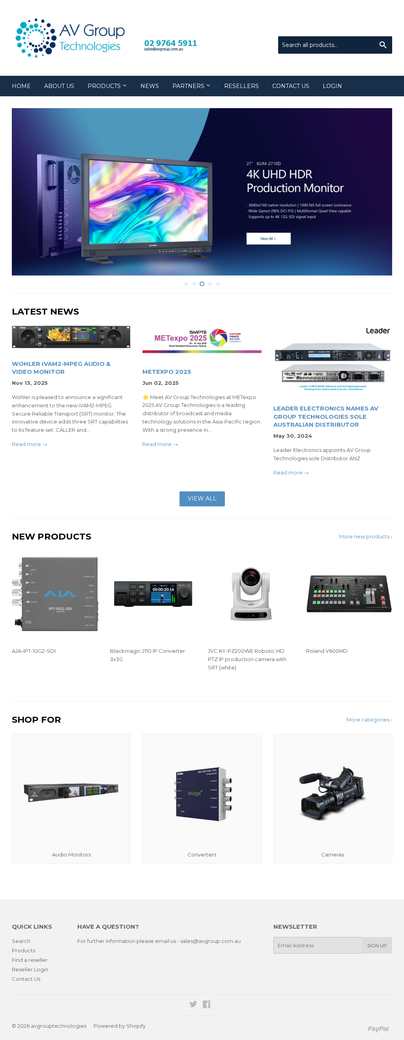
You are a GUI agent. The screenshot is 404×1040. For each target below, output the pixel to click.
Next (379, 205)
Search (21, 967)
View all (202, 524)
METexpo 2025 (166, 398)
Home (21, 86)
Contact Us (290, 86)
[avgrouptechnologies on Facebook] (206, 1032)
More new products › (365, 563)
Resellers (241, 86)
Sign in (327, 26)
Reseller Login (30, 996)
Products (105, 86)
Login (332, 86)
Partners (189, 86)
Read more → (29, 470)
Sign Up (377, 972)
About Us (59, 86)
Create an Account (369, 26)
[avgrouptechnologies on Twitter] (193, 1032)
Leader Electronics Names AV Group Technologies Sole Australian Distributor (325, 443)
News (149, 86)
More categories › (369, 746)
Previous (25, 205)
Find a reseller (30, 986)
